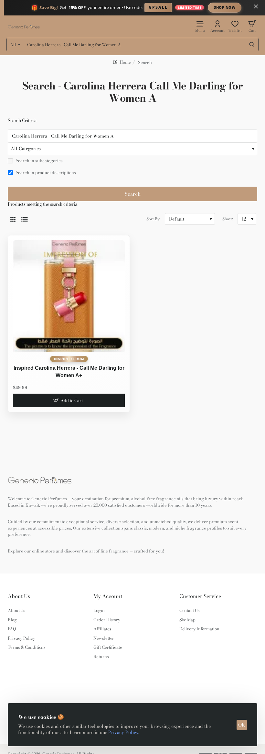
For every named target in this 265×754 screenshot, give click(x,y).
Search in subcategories (39, 161)
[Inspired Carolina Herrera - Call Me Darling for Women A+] (69, 296)
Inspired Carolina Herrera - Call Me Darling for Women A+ (69, 371)
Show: (227, 219)
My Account (107, 596)
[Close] (256, 6)
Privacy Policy (123, 732)
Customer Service (200, 596)
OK (241, 724)
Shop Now (224, 7)
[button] (68, 400)
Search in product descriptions (45, 173)
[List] (24, 219)
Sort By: (153, 219)
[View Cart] (252, 25)
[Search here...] (251, 44)
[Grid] (13, 219)
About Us (19, 596)
